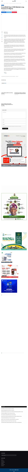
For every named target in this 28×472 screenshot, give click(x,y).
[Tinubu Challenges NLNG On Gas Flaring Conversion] (7, 88)
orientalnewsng (3, 10)
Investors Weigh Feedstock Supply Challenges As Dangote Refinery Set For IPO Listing (7, 104)
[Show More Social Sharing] (18, 12)
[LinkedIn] (2, 37)
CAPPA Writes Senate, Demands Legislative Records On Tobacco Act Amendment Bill (11, 421)
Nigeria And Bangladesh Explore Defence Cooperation (7, 409)
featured (17, 76)
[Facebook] (2, 34)
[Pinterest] (2, 39)
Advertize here (3, 463)
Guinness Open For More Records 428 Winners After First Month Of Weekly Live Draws (11, 415)
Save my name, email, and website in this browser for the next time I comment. (12, 126)
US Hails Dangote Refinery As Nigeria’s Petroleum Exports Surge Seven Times (20, 93)
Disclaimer (2, 462)
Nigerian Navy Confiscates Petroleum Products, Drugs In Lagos (8, 420)
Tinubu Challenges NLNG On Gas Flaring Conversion (7, 93)
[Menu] (2, 1)
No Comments (11, 10)
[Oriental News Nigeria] (14, 1)
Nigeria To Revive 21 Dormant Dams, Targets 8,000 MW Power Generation (10, 418)
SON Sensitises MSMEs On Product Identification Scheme (8, 412)
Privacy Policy (3, 461)
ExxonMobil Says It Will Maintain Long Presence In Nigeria (8, 76)
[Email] (2, 41)
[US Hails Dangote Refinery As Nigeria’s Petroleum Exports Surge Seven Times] (20, 88)
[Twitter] (2, 36)
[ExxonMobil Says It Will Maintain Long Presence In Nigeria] (14, 22)
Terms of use (2, 460)
